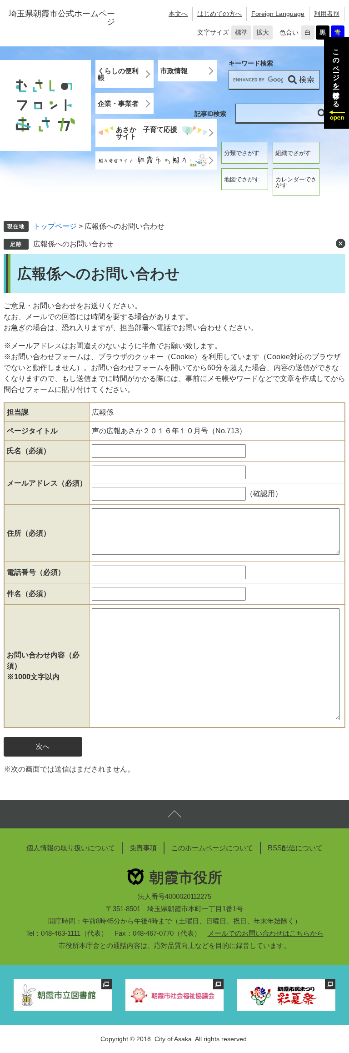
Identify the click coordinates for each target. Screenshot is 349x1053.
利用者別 (326, 13)
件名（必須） (28, 593)
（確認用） (264, 493)
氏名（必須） (28, 451)
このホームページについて (212, 848)
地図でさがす (241, 179)
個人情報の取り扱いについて (70, 848)
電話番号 (36, 572)
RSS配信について (295, 848)
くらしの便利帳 (118, 74)
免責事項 (143, 848)
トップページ (55, 226)
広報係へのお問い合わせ (73, 244)
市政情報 (174, 71)
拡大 (262, 32)
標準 (241, 32)
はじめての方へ (219, 13)
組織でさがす (293, 153)
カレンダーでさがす (296, 182)
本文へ (178, 13)
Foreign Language (277, 13)
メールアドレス (47, 483)
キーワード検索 (251, 63)
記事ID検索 (210, 113)
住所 (28, 533)
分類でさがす (241, 153)
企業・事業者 (118, 103)
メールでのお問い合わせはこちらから (266, 933)
